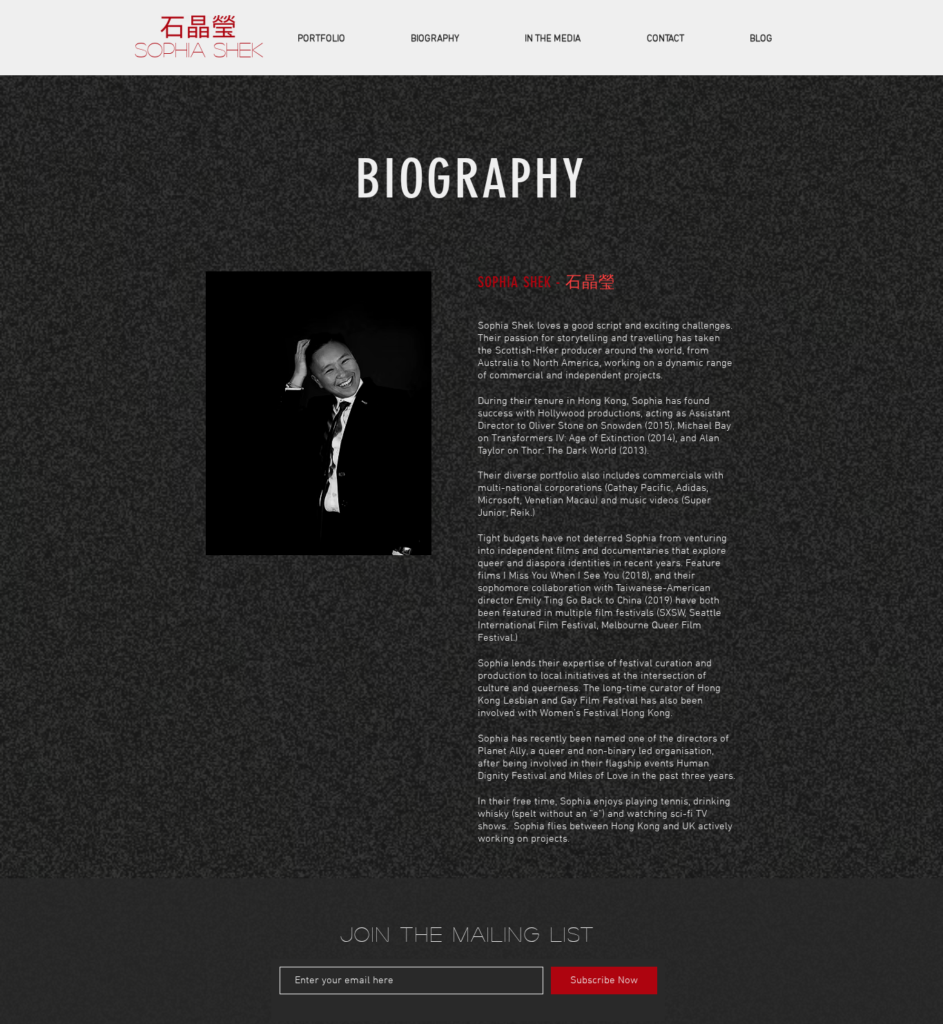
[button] (321, 39)
